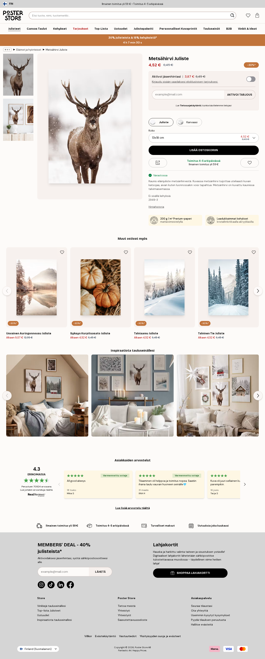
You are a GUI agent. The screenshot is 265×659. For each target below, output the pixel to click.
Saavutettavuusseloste (132, 620)
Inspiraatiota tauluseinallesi (54, 620)
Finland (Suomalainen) (38, 649)
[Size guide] (158, 162)
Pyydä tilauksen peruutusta (208, 620)
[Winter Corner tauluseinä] (218, 396)
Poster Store (141, 647)
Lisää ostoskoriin (204, 150)
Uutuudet (43, 615)
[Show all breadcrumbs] (7, 50)
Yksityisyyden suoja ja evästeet (160, 636)
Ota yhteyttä (199, 610)
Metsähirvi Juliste (56, 49)
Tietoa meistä (126, 606)
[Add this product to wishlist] (249, 162)
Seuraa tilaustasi (201, 606)
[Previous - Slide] (7, 291)
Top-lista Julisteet (49, 610)
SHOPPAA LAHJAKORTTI (193, 573)
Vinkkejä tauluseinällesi (51, 606)
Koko (152, 130)
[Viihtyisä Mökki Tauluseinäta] (47, 396)
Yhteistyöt (124, 615)
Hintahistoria (156, 206)
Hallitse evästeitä (202, 624)
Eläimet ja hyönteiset (28, 49)
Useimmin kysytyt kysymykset (210, 615)
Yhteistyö (124, 610)
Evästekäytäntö (105, 636)
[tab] (248, 15)
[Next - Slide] (258, 291)
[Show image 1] (18, 75)
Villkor (88, 636)
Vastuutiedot (128, 636)
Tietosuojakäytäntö (190, 105)
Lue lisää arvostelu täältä (132, 508)
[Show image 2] (18, 120)
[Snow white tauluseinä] (132, 396)
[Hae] (232, 15)
